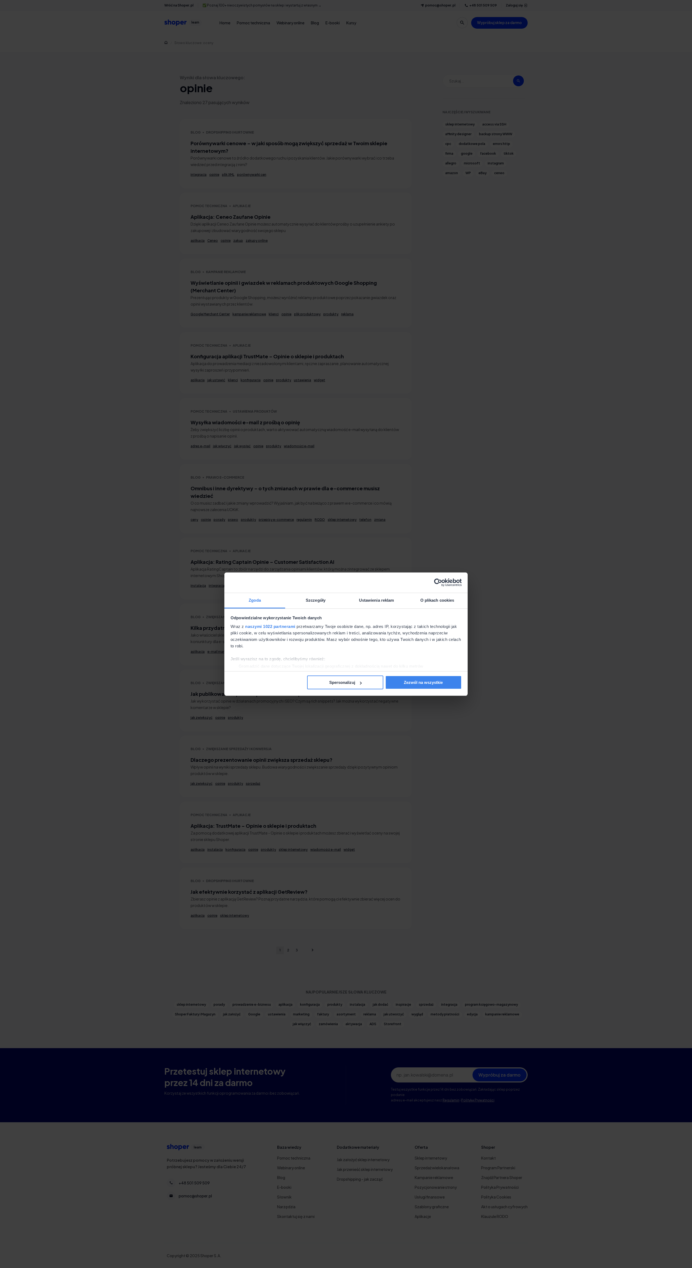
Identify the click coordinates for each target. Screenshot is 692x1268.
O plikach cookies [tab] (437, 600)
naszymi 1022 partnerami (270, 626)
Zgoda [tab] (255, 600)
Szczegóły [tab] (315, 600)
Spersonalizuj (342, 682)
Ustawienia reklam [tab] (376, 600)
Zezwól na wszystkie (423, 682)
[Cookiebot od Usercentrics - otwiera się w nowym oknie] (438, 582)
